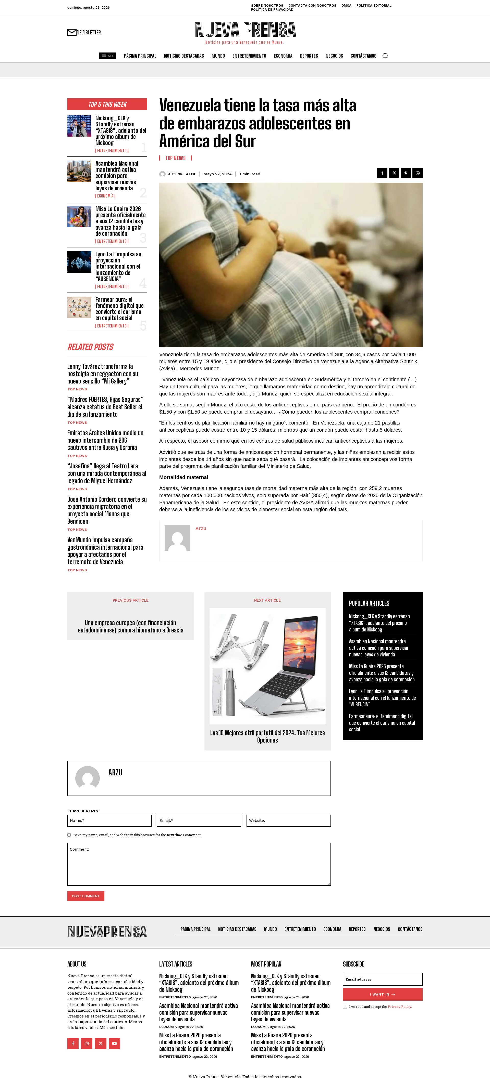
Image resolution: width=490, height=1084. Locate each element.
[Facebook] (382, 173)
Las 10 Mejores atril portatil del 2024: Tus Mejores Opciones (267, 736)
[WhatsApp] (417, 173)
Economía (105, 196)
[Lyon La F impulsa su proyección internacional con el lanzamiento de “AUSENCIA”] (79, 262)
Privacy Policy (399, 1006)
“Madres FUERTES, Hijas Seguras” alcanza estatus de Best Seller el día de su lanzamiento (105, 407)
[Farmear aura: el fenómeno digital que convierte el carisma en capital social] (79, 307)
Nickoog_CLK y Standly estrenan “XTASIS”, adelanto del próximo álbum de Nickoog (120, 130)
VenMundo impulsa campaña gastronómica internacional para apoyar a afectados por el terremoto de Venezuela (105, 550)
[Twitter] (394, 173)
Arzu (190, 174)
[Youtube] (114, 1043)
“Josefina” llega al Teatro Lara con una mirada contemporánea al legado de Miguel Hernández (106, 473)
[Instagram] (86, 1043)
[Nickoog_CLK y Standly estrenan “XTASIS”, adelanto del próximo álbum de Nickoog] (79, 126)
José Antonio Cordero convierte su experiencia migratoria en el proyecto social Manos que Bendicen (107, 510)
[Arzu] (163, 174)
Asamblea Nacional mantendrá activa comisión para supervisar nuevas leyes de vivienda (116, 176)
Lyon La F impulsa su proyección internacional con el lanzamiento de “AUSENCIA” (118, 266)
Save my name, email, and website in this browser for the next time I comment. (137, 834)
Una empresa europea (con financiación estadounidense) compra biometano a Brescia (130, 626)
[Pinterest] (406, 173)
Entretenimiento (112, 151)
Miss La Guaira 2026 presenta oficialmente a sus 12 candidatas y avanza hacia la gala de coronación (120, 221)
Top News (77, 389)
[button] (385, 55)
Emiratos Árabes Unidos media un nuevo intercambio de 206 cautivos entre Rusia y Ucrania (105, 440)
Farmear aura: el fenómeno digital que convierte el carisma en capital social (119, 309)
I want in (379, 994)
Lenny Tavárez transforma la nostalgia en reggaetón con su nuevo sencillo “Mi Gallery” (102, 374)
